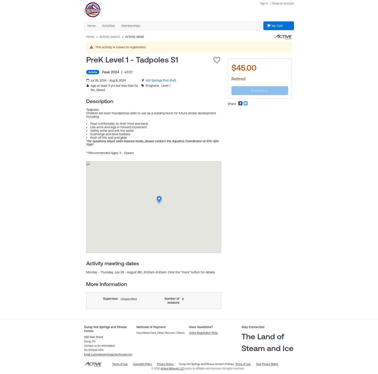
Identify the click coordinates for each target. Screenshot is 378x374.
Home (90, 36)
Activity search (109, 36)
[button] (216, 60)
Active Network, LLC (172, 368)
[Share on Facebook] (240, 104)
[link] (161, 80)
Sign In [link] (264, 3)
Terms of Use (243, 364)
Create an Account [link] (283, 3)
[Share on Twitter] (245, 104)
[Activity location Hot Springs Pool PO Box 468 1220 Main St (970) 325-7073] (159, 197)
